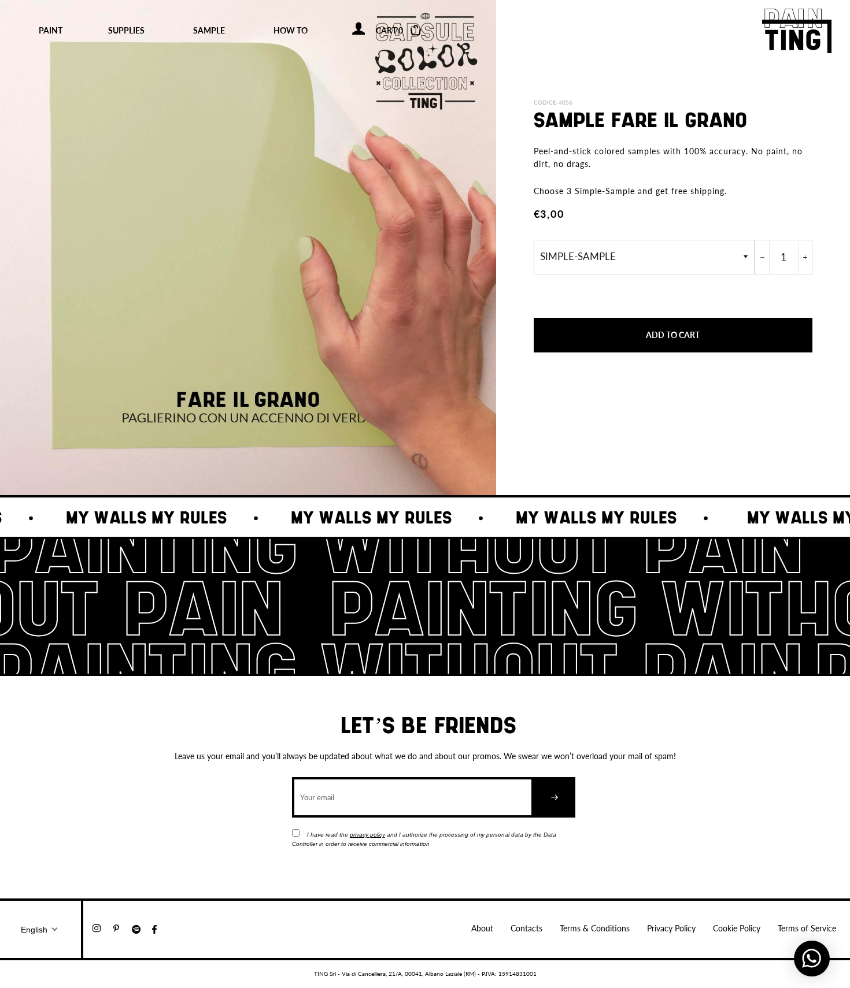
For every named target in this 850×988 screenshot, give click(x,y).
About (482, 928)
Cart (397, 30)
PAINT (50, 30)
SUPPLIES (126, 30)
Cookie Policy (736, 928)
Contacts (526, 928)
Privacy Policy (671, 928)
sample (209, 30)
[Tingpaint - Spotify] (142, 928)
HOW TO (291, 30)
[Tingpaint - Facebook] (159, 928)
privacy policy (367, 834)
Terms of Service (807, 928)
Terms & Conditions (595, 928)
